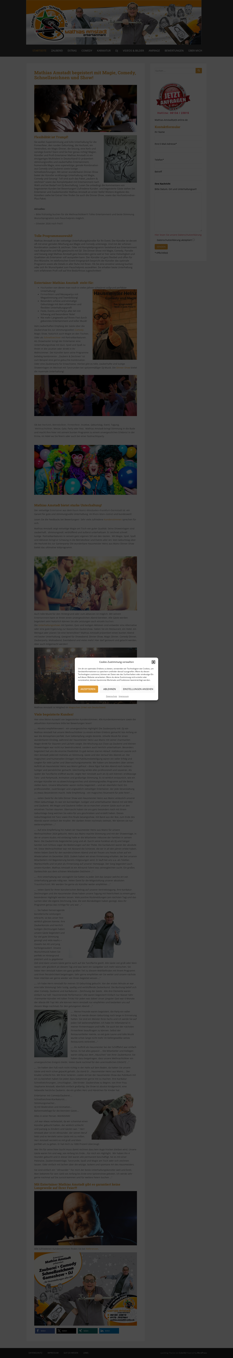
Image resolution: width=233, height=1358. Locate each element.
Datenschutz (111, 696)
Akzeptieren (88, 689)
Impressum (124, 696)
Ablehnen (109, 689)
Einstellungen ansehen (138, 689)
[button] (153, 662)
